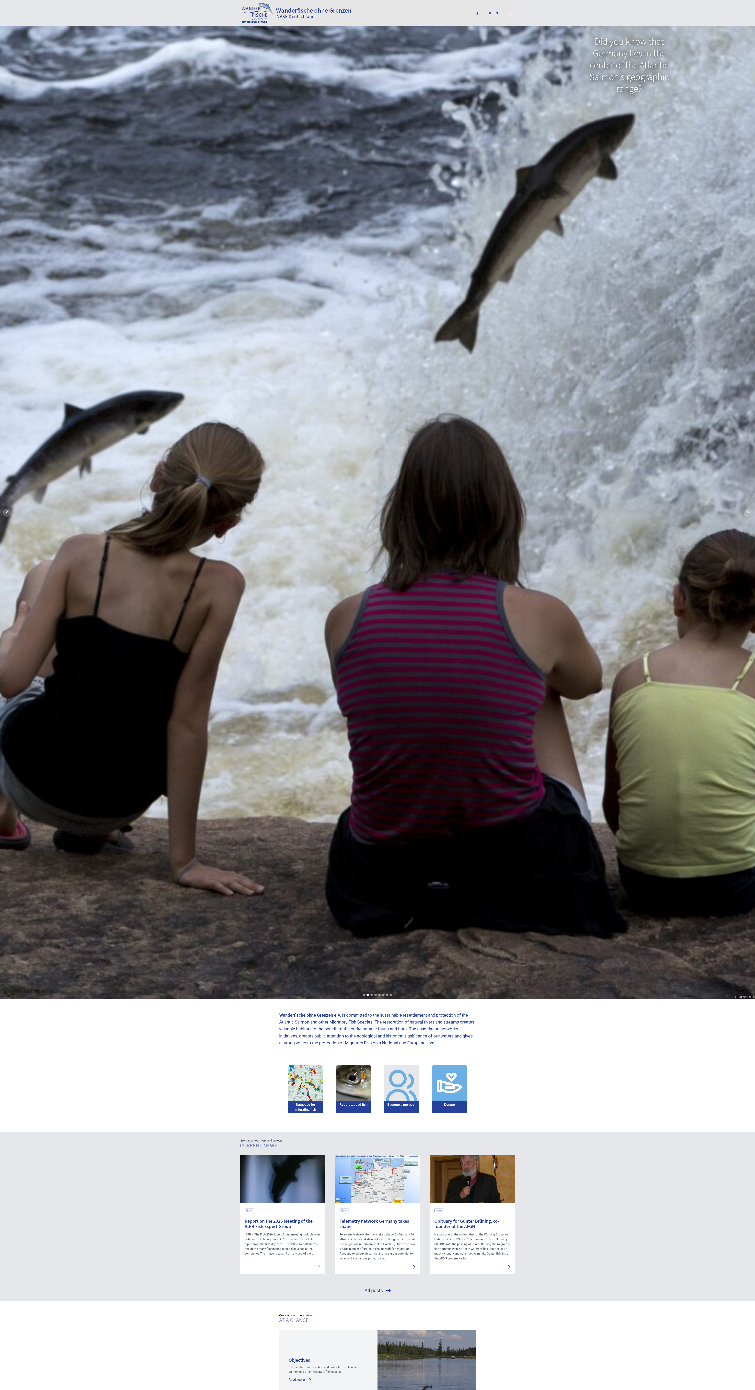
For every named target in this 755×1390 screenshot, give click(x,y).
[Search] (476, 13)
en (496, 13)
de (490, 13)
